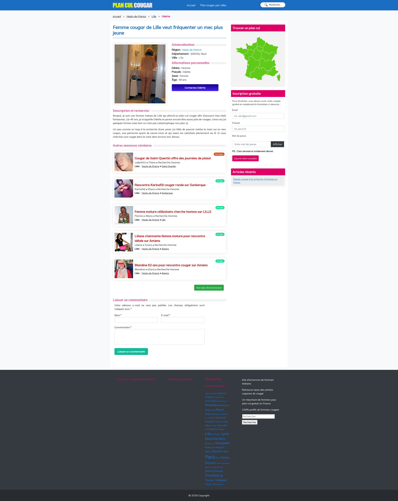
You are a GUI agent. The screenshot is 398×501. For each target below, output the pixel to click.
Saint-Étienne (214, 471)
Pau (218, 458)
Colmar (217, 422)
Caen (208, 413)
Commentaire (123, 327)
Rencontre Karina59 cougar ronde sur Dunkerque (170, 185)
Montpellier (222, 443)
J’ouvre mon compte (245, 158)
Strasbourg (214, 475)
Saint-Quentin (169, 166)
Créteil (224, 421)
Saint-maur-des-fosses (214, 467)
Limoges (216, 434)
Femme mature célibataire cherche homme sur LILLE (173, 212)
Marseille (211, 439)
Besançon (222, 401)
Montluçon (210, 443)
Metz (222, 439)
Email (235, 110)
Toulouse (221, 480)
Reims (225, 457)
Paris (210, 457)
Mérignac (219, 447)
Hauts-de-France (136, 16)
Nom (118, 315)
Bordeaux (212, 405)
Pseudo (236, 123)
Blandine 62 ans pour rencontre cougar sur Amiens (171, 265)
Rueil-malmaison (223, 463)
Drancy (214, 426)
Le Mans (220, 429)
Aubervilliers (211, 401)
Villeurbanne (217, 484)
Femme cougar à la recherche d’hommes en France (255, 181)
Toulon (209, 480)
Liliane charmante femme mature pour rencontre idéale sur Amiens (170, 238)
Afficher (277, 144)
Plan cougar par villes (213, 5)
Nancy (208, 451)
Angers (209, 396)
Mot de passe (239, 135)
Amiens (165, 248)
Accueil (191, 5)
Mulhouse (210, 447)
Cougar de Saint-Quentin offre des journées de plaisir (173, 158)
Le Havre (210, 429)
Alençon (214, 393)
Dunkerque (167, 193)
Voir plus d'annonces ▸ (209, 287)
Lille (154, 16)
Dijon (208, 425)
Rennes (210, 463)
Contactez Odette (195, 87)
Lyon (225, 433)
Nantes (217, 451)
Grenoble (222, 425)
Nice (226, 451)
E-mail (165, 315)
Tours (208, 484)
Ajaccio (208, 393)
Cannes (215, 414)
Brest (220, 409)
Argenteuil (218, 397)
